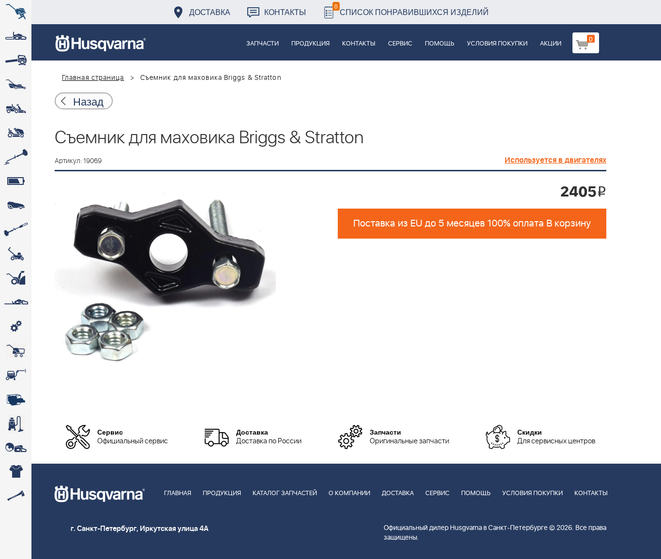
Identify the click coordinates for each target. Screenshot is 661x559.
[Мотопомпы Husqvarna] (15, 399)
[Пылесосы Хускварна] (15, 423)
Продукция (310, 43)
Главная (177, 493)
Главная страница (93, 78)
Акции (550, 43)
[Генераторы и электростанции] (15, 351)
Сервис (400, 43)
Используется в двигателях (555, 160)
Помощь (439, 43)
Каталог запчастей (285, 493)
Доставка (209, 11)
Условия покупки (497, 43)
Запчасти (262, 43)
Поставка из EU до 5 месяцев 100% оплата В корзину (472, 223)
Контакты (285, 11)
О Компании (349, 493)
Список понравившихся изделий (411, 9)
